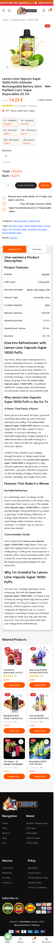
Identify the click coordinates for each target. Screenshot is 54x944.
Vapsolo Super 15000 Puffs (25, 19)
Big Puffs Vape (16, 225)
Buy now (45, 185)
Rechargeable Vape (11, 232)
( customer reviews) (25, 105)
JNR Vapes (31, 828)
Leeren (7, 162)
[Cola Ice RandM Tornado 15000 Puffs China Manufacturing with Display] (40, 702)
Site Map (6, 877)
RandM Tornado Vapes (37, 823)
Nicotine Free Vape (37, 229)
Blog (4, 838)
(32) (41, 676)
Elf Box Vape (32, 842)
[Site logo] (27, 10)
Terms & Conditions (37, 887)
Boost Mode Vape (33, 225)
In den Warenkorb (26, 185)
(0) (15, 722)
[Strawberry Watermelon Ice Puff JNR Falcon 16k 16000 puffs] (14, 657)
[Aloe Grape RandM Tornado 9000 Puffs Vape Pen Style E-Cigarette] (40, 657)
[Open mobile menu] (3, 10)
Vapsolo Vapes (33, 838)
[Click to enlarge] (7, 67)
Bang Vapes (31, 833)
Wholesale (7, 872)
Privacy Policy (34, 872)
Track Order (7, 867)
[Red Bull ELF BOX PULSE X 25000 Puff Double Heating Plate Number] (14, 702)
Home (5, 19)
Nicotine (6, 150)
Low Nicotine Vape (17, 229)
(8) (15, 676)
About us (6, 833)
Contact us (7, 882)
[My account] (44, 10)
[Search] (9, 10)
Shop (4, 828)
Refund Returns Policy (38, 877)
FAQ (4, 842)
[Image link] (19, 803)
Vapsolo (13, 237)
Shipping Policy (35, 882)
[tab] (14, 249)
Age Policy (33, 867)
